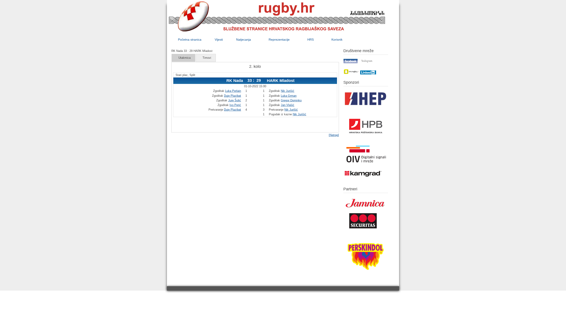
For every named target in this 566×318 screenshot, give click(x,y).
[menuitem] (189, 39)
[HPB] (365, 141)
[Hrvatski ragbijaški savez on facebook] (350, 62)
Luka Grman (288, 95)
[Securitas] (363, 229)
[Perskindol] (365, 275)
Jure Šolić (234, 100)
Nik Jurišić (287, 91)
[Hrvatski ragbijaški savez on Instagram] (366, 62)
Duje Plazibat (232, 95)
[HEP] (365, 107)
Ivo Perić (235, 105)
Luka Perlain (233, 91)
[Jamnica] (365, 209)
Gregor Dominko (291, 100)
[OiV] (365, 164)
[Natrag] (334, 135)
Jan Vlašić (287, 105)
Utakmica (184, 57)
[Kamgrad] (363, 179)
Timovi (207, 57)
